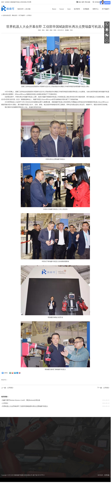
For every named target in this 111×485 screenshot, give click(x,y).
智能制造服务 (43, 427)
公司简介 (29, 15)
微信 (79, 2)
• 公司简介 (4, 403)
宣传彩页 (59, 425)
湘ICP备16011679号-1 (39, 475)
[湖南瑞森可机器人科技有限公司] (17, 10)
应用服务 (86, 9)
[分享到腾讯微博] (15, 373)
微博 (83, 2)
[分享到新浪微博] (12, 373)
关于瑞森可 (105, 9)
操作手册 (59, 427)
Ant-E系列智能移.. (18, 425)
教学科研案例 (59, 435)
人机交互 (31, 427)
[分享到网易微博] (19, 373)
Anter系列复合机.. (18, 430)
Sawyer (61, 9)
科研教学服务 (43, 425)
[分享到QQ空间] (10, 373)
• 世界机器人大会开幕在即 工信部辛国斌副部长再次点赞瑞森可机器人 (24, 406)
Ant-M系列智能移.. (18, 427)
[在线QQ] (107, 30)
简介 (5, 425)
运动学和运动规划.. (30, 425)
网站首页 (14, 15)
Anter (69, 9)
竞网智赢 (106, 475)
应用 (5, 430)
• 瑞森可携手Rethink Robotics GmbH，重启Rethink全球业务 (20, 400)
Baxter (54, 9)
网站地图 (87, 2)
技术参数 (5, 427)
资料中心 (96, 9)
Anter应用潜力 (18, 432)
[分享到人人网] (17, 373)
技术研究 (77, 9)
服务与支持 (59, 433)
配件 (5, 432)
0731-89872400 (107, 24)
